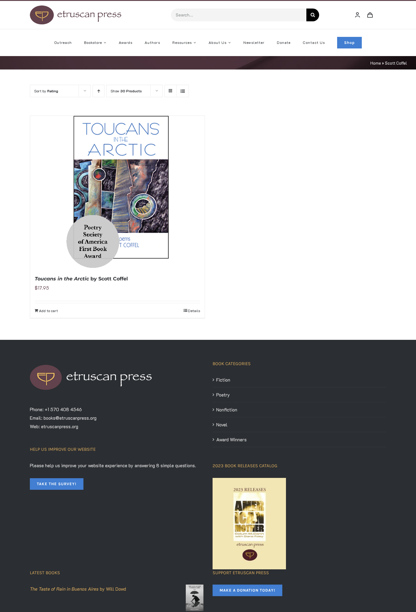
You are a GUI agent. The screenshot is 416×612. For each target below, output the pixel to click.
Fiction (223, 380)
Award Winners (231, 439)
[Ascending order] (98, 91)
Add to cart (48, 310)
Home (375, 63)
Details (194, 310)
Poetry (223, 395)
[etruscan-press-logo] (75, 8)
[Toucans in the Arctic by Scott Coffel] (117, 192)
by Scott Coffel (81, 279)
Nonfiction (226, 410)
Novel (221, 425)
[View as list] (183, 91)
